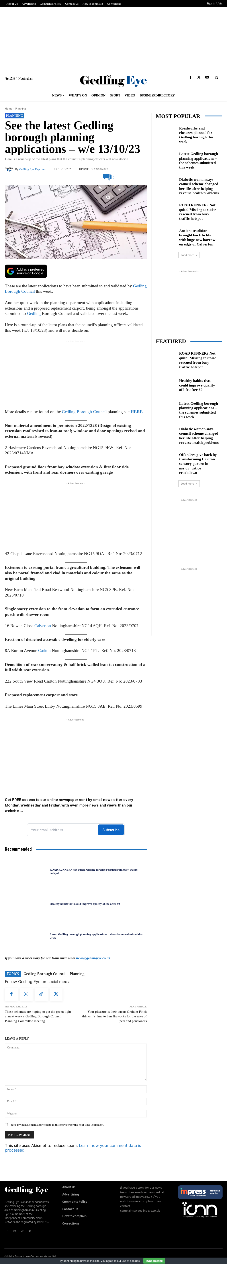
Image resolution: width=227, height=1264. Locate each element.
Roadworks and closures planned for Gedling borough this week (196, 135)
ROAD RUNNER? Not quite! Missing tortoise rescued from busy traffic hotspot (93, 871)
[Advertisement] (113, 38)
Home (8, 108)
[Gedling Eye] (113, 81)
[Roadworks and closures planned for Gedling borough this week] (166, 134)
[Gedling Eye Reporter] (10, 169)
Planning (20, 108)
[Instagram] (26, 994)
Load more (187, 255)
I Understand (154, 1260)
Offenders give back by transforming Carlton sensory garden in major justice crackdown (198, 464)
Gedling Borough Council (84, 411)
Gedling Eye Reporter (32, 169)
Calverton (42, 625)
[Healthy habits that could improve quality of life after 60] (26, 904)
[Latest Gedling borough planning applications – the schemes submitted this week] (26, 936)
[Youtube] (207, 77)
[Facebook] (191, 77)
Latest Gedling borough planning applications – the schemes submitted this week (198, 160)
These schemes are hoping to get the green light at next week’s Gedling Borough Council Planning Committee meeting (38, 1016)
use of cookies (131, 1260)
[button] (216, 77)
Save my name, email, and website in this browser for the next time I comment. (57, 1124)
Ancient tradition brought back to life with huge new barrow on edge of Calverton (197, 237)
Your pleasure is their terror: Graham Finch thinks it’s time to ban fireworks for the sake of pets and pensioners (114, 1016)
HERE (137, 411)
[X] (199, 77)
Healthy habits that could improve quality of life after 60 (85, 903)
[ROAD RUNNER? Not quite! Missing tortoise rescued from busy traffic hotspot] (26, 871)
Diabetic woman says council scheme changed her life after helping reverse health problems (199, 186)
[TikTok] (41, 994)
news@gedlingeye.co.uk (93, 958)
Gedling (34, 313)
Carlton (44, 650)
